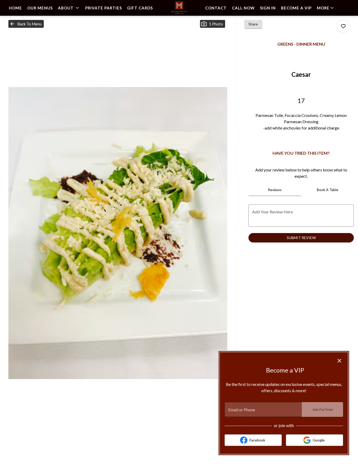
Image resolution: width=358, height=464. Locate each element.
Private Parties (103, 8)
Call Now (243, 8)
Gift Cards (140, 8)
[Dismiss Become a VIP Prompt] (339, 360)
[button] (69, 8)
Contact (216, 8)
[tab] (274, 190)
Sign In (268, 8)
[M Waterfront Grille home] (179, 7)
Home (15, 8)
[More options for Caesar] (343, 26)
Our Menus (40, 8)
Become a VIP (296, 8)
